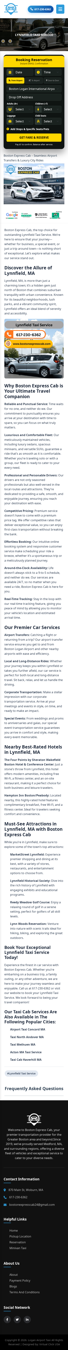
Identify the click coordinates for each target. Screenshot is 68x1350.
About (13, 1275)
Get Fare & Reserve (34, 138)
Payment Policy (19, 1281)
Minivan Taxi (17, 1248)
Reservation (17, 1242)
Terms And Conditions (24, 1292)
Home (13, 1231)
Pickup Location (20, 1236)
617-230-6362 (42, 9)
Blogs (13, 1286)
